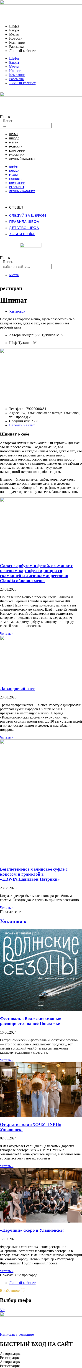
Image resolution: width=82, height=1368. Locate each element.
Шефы (14, 26)
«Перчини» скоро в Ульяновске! (32, 1230)
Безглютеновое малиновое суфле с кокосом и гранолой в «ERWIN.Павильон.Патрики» (33, 874)
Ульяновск (17, 311)
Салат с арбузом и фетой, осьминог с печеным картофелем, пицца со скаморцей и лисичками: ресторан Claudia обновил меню (36, 573)
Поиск (5, 117)
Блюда (14, 30)
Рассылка (16, 46)
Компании (17, 42)
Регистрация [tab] (10, 1358)
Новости (16, 38)
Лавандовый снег (17, 688)
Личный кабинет (22, 51)
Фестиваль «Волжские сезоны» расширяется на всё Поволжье (30, 1021)
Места (14, 34)
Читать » (6, 633)
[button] (10, 912)
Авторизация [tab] (10, 1353)
